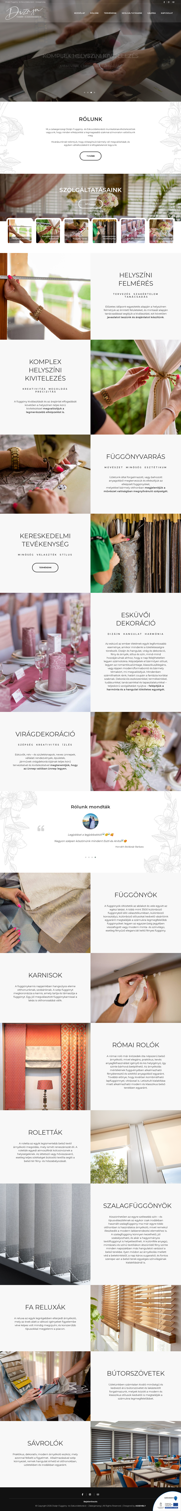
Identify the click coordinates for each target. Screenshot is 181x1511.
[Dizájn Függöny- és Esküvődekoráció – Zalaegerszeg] (24, 13)
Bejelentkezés (90, 1501)
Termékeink (110, 13)
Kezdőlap (79, 13)
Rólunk (94, 13)
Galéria (151, 13)
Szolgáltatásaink (132, 13)
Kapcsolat (167, 13)
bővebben (90, 204)
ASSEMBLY (140, 1506)
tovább (91, 156)
